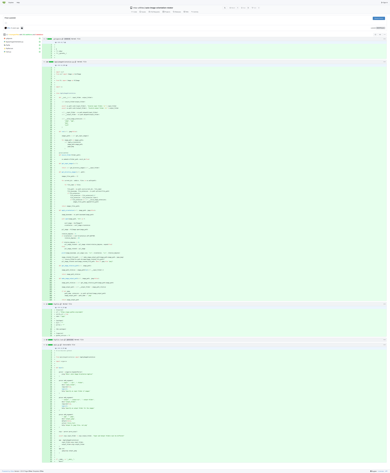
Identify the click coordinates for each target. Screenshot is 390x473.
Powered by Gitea (8, 471)
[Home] (4, 2)
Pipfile (56, 304)
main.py (56, 345)
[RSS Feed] (225, 7)
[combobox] (375, 34)
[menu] (384, 34)
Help (18, 2)
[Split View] (380, 34)
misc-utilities (138, 8)
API (386, 471)
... (5, 22)
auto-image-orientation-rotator (159, 8)
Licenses (381, 471)
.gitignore (57, 39)
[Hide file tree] (4, 35)
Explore (11, 2)
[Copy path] (62, 39)
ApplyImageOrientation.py (64, 62)
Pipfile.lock (58, 340)
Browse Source (379, 18)
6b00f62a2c (381, 28)
